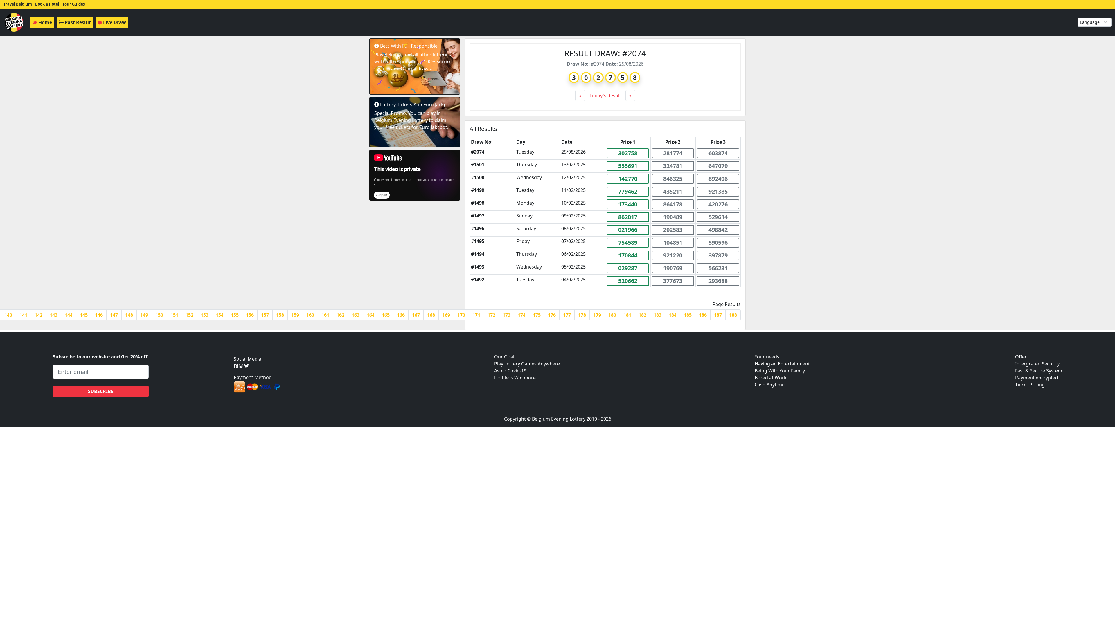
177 (567, 315)
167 (416, 315)
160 (310, 315)
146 (99, 315)
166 (401, 315)
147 (114, 315)
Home (44, 22)
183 (657, 315)
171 (476, 315)
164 (371, 315)
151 (174, 315)
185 (688, 315)
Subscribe (101, 391)
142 (38, 315)
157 (265, 315)
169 (446, 315)
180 (612, 315)
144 (69, 315)
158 (280, 315)
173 (506, 315)
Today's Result (605, 95)
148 (129, 315)
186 (703, 315)
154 (220, 315)
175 (537, 315)
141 (23, 315)
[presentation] (580, 95)
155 (235, 315)
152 (189, 315)
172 (491, 315)
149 (144, 315)
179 (597, 315)
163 (355, 315)
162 (340, 315)
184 (673, 315)
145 (84, 315)
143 (53, 315)
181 (627, 315)
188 (733, 315)
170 (461, 315)
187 (718, 315)
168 (431, 315)
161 (325, 315)
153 (204, 315)
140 (8, 315)
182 (642, 315)
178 (582, 315)
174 (522, 315)
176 (552, 315)
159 (295, 315)
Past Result (77, 22)
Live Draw (114, 22)
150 (159, 315)
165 (386, 315)
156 (250, 315)
